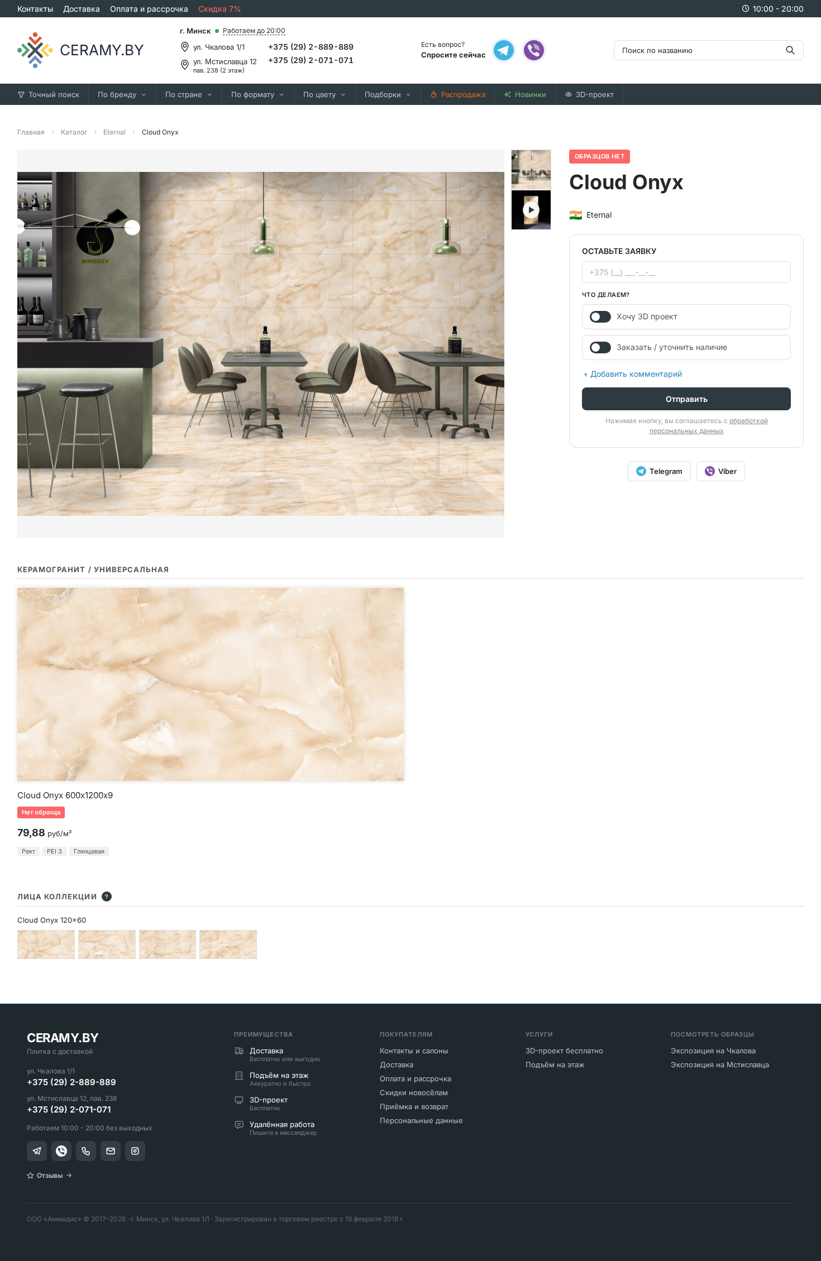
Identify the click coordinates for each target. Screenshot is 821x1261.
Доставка (81, 8)
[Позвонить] (86, 1151)
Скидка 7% (219, 8)
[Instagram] (135, 1151)
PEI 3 (54, 851)
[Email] (111, 1151)
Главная (31, 132)
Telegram (666, 471)
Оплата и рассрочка (149, 8)
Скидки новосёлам (414, 1092)
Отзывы (50, 1175)
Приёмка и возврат (414, 1106)
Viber (727, 471)
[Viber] (534, 50)
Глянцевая (89, 851)
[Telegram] (503, 50)
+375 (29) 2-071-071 (311, 60)
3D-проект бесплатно (564, 1050)
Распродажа (463, 94)
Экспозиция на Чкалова (713, 1050)
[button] (531, 170)
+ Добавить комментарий (632, 373)
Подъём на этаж (555, 1064)
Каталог (74, 132)
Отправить (687, 399)
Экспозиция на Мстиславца (720, 1064)
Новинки (530, 94)
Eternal (114, 132)
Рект (28, 851)
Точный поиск (53, 94)
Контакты (35, 8)
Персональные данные (421, 1120)
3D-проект (595, 94)
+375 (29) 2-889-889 (311, 46)
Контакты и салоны (414, 1050)
